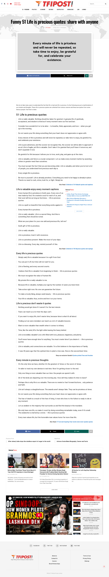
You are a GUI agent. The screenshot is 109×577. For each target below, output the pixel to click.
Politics (34, 9)
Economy (42, 9)
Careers (54, 561)
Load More (79, 211)
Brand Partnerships (54, 564)
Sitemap (87, 561)
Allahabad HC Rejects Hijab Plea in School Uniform (79, 205)
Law (78, 9)
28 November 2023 (77, 474)
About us (54, 556)
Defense (51, 9)
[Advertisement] (54, 92)
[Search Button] (106, 4)
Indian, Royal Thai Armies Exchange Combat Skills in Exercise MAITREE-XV (78, 195)
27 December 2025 (45, 476)
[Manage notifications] (104, 566)
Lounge (84, 9)
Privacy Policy (87, 558)
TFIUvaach (63, 27)
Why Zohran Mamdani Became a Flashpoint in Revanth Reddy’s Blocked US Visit (79, 200)
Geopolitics (60, 9)
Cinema (11, 466)
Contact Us (54, 558)
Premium (26, 9)
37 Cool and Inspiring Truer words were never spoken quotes (75, 422)
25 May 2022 (56, 27)
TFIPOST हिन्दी (17, 3)
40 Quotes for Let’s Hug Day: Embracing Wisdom (84, 471)
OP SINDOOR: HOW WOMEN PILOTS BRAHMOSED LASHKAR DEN (90, 499)
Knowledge (70, 9)
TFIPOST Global (17, 5)
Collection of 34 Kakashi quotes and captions (79, 184)
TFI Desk (48, 27)
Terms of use (87, 556)
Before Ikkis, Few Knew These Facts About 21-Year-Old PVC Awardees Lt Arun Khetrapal (22, 471)
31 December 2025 (13, 474)
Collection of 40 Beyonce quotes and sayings (79, 249)
